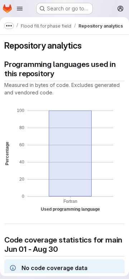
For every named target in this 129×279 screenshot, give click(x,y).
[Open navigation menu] (19, 8)
